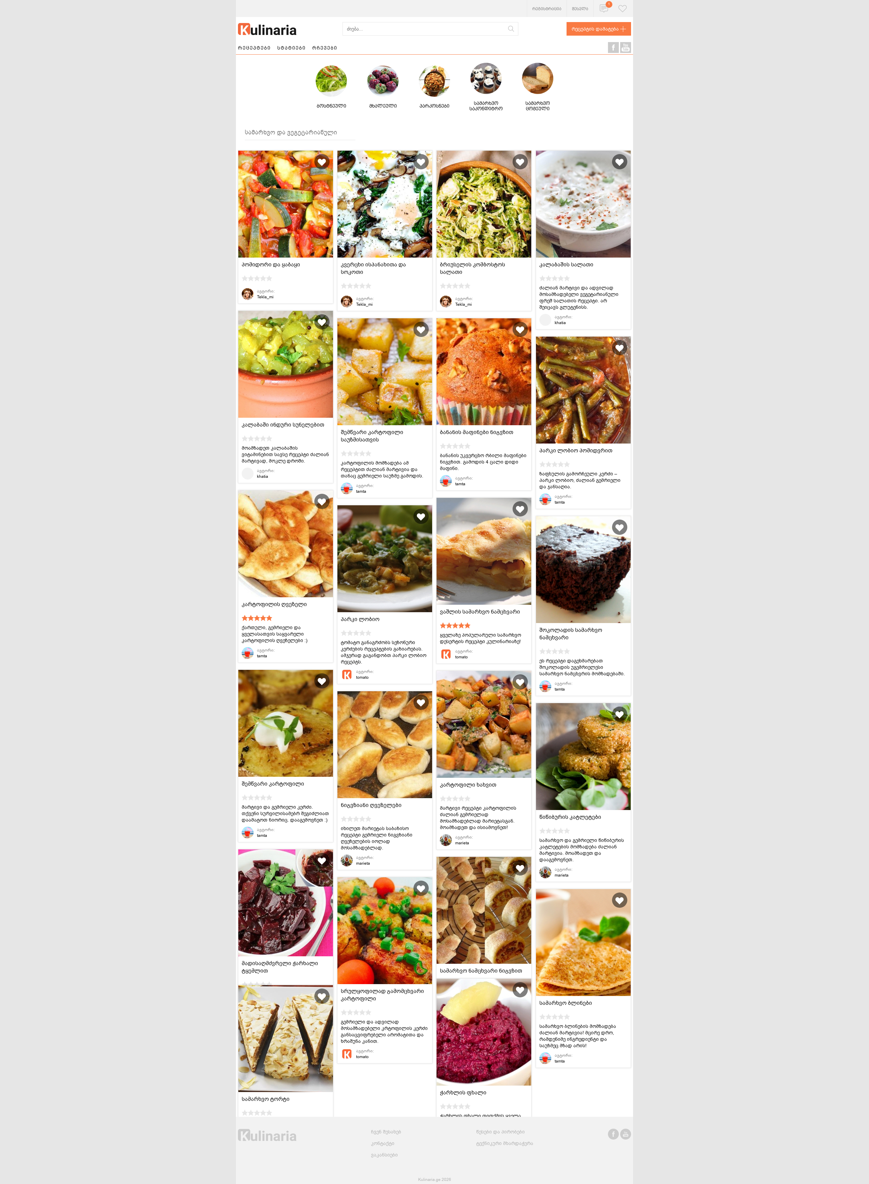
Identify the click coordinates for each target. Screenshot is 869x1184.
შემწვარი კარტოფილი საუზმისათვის (372, 436)
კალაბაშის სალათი (566, 264)
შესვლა (580, 8)
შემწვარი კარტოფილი (273, 784)
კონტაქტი (382, 1143)
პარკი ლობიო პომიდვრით (575, 450)
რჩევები (324, 48)
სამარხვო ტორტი (266, 1099)
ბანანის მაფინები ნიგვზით (476, 432)
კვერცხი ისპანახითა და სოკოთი (373, 268)
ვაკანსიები (384, 1155)
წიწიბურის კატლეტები (570, 817)
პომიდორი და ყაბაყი (271, 264)
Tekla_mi (265, 297)
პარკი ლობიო (360, 619)
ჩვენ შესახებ (386, 1132)
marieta (462, 843)
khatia (560, 322)
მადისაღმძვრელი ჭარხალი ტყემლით (280, 967)
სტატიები (291, 48)
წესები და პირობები (500, 1132)
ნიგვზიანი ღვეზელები (371, 805)
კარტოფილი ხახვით (468, 785)
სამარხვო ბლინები (565, 1003)
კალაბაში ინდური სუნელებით (283, 425)
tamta (361, 491)
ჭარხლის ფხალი (463, 1092)
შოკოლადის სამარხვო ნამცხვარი (570, 633)
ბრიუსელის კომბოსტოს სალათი (472, 268)
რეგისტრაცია (546, 8)
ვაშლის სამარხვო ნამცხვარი (480, 612)
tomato (461, 657)
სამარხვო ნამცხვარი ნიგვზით (481, 971)
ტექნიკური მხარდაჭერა (504, 1143)
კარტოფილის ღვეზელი (274, 604)
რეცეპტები (254, 48)
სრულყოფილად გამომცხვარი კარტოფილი (382, 995)
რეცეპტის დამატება (595, 29)
